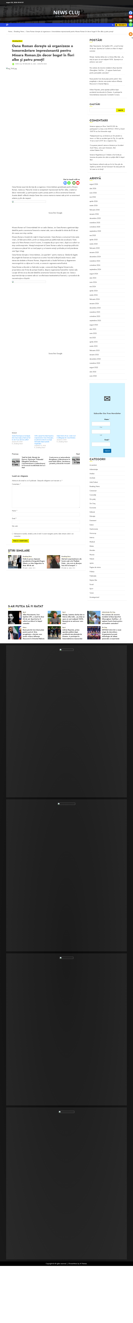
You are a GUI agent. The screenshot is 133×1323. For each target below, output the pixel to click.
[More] (131, 34)
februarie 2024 (95, 299)
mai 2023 (93, 338)
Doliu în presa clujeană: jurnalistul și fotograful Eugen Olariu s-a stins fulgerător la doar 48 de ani (34, 562)
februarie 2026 (95, 210)
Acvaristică (93, 465)
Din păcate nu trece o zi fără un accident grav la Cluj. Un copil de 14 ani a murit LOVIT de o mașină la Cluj (107, 138)
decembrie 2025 (95, 218)
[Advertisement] (46, 163)
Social (91, 584)
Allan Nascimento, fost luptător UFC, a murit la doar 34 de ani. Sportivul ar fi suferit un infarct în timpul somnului (106, 48)
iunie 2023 (93, 333)
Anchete (92, 478)
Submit (107, 451)
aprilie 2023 (94, 342)
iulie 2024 (93, 278)
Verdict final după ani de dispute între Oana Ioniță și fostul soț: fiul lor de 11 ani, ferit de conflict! (21, 438)
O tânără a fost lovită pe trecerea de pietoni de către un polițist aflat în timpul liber (107, 157)
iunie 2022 (93, 376)
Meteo (92, 546)
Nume (14, 511)
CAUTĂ (120, 110)
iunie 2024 (93, 282)
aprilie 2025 (94, 239)
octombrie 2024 (95, 265)
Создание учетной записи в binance (102, 145)
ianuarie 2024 (94, 303)
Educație (92, 516)
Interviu (92, 537)
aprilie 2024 (94, 291)
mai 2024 (93, 286)
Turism (92, 593)
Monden (92, 550)
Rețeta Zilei (93, 580)
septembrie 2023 (95, 320)
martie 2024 (94, 295)
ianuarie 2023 (94, 355)
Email (14, 518)
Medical (92, 542)
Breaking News (17, 41)
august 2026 (94, 184)
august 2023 (94, 325)
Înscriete (122, 25)
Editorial (92, 512)
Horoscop (93, 533)
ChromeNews (72, 1263)
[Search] (112, 25)
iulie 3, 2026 (28, 568)
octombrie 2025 (95, 227)
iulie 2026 (93, 188)
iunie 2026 (93, 193)
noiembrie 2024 (95, 261)
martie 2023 (94, 346)
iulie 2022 (93, 372)
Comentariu (16, 484)
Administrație (94, 469)
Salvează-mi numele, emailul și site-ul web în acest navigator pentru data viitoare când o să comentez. (43, 535)
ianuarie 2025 (94, 252)
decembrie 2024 (95, 256)
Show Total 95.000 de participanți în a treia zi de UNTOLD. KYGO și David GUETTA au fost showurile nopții (107, 128)
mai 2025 (93, 235)
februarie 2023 (95, 350)
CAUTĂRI (95, 104)
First (101, 427)
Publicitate (93, 576)
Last (101, 435)
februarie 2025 (95, 248)
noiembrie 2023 (95, 312)
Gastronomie (94, 529)
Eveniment (93, 520)
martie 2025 (94, 244)
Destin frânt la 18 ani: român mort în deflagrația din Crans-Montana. (66, 437)
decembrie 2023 (95, 308)
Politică (92, 572)
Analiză (92, 473)
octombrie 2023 (95, 316)
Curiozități (93, 495)
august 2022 (94, 367)
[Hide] (132, 38)
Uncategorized (94, 597)
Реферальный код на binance (100, 136)
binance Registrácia (96, 155)
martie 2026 (94, 205)
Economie (93, 508)
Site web (15, 526)
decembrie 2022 (95, 359)
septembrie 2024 (95, 269)
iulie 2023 (93, 329)
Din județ (93, 499)
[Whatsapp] (69, 183)
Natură (92, 559)
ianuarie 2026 (94, 214)
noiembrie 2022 (95, 363)
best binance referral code (98, 164)
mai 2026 (93, 197)
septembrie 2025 (95, 231)
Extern (92, 525)
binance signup (95, 126)
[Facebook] (65, 183)
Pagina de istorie (95, 567)
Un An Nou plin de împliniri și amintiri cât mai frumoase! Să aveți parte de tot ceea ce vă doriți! (107, 166)
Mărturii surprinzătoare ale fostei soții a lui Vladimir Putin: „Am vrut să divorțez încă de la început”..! (72, 562)
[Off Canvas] (7, 25)
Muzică (92, 554)
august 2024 (94, 274)
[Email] (74, 183)
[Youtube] (77, 183)
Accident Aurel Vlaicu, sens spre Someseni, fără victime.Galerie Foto (106, 147)
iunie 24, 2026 (67, 568)
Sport (91, 589)
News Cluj (66, 13)
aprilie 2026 (94, 201)
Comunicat (93, 491)
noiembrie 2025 (95, 222)
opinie (92, 563)
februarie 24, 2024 (30, 64)
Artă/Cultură (94, 482)
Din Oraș (92, 503)
